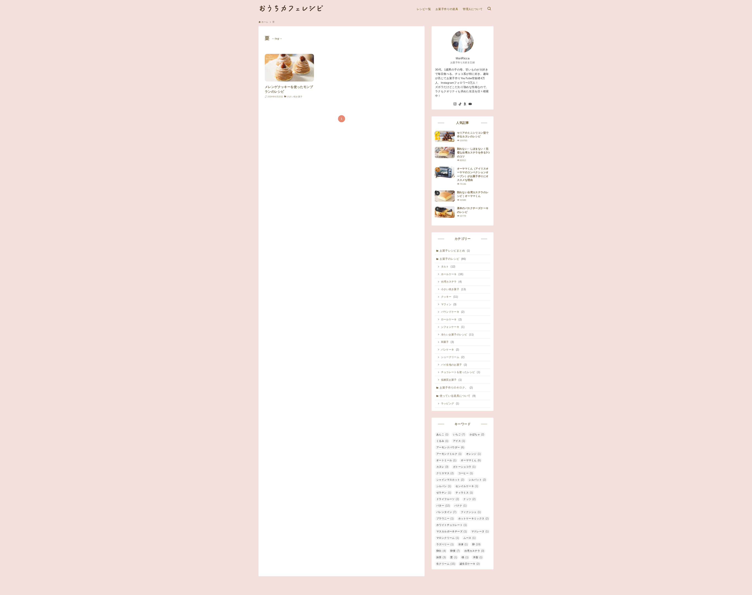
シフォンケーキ (452, 326)
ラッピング (450, 403)
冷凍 (463, 544)
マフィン (448, 304)
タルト (448, 266)
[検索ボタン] (489, 9)
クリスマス (445, 473)
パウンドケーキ (452, 311)
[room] (465, 104)
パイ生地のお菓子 (454, 364)
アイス (459, 440)
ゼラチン (443, 492)
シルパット (477, 479)
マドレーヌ (480, 531)
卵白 (441, 550)
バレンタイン (446, 512)
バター (443, 505)
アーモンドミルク (449, 453)
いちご (459, 434)
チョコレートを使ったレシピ (460, 372)
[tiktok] (460, 104)
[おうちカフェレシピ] (291, 9)
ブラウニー (445, 518)
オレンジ (473, 453)
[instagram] (455, 104)
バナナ (460, 505)
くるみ (442, 440)
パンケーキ (450, 349)
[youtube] (470, 104)
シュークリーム (452, 357)
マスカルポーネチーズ (451, 531)
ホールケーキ (452, 274)
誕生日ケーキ (470, 563)
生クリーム (445, 563)
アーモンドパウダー (450, 447)
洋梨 (477, 557)
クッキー (449, 296)
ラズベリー (445, 544)
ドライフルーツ (447, 499)
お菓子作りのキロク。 (456, 387)
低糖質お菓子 (451, 379)
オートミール (446, 460)
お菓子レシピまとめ (455, 250)
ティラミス (464, 492)
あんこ (442, 434)
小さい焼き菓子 (453, 289)
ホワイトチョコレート (451, 524)
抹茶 (441, 557)
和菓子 (447, 342)
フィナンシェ (471, 512)
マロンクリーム (447, 537)
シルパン (443, 486)
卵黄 (455, 550)
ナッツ (469, 499)
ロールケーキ (451, 319)
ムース (469, 537)
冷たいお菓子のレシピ (457, 334)
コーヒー (465, 473)
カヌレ (442, 466)
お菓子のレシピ (453, 258)
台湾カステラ (451, 281)
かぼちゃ (477, 434)
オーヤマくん (471, 460)
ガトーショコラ (464, 466)
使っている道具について (458, 395)
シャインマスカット (450, 479)
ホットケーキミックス (473, 518)
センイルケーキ (467, 486)
